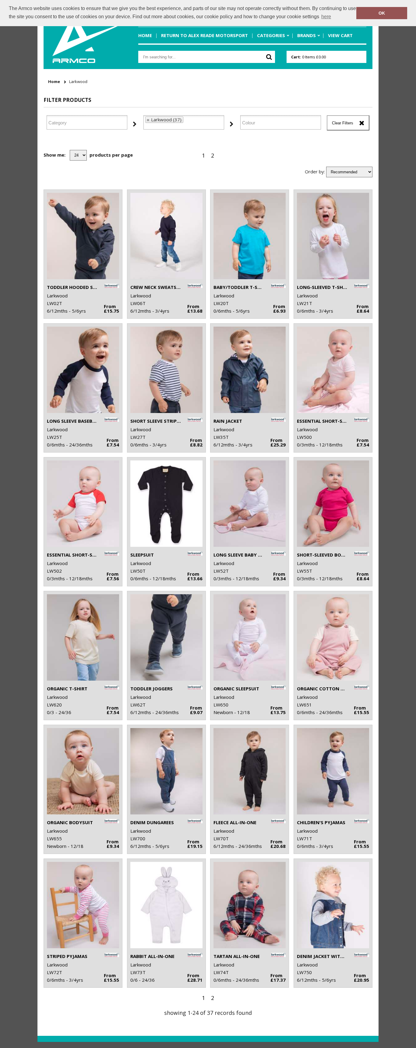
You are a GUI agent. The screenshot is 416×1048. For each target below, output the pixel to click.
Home (145, 35)
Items (308, 57)
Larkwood (78, 82)
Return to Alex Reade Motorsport (204, 35)
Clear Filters (342, 123)
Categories (271, 35)
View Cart (340, 35)
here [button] (326, 16)
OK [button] (382, 13)
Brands (306, 35)
